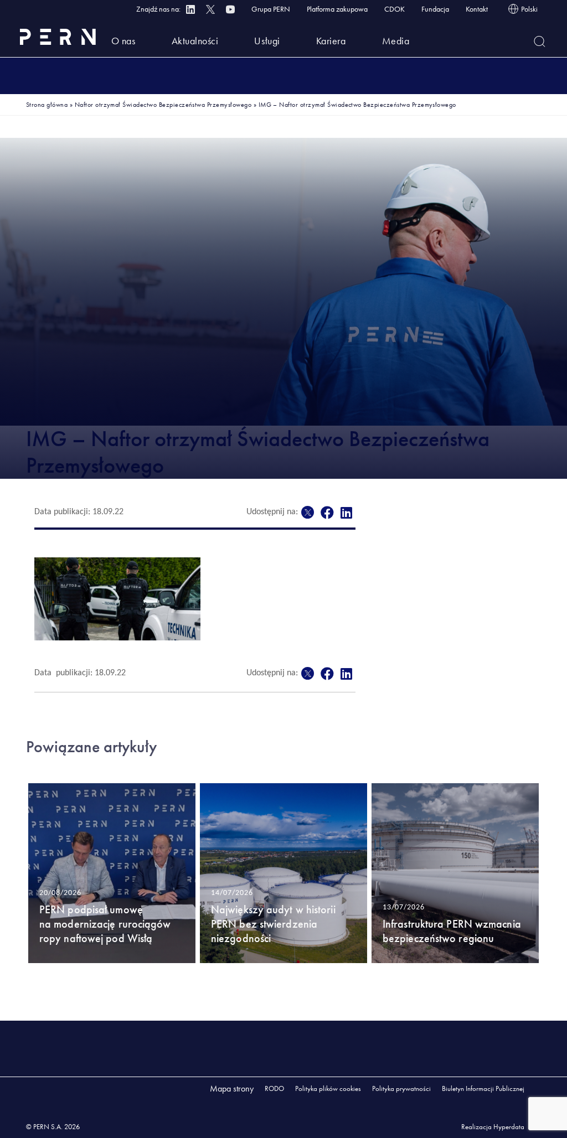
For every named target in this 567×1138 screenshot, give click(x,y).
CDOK (394, 9)
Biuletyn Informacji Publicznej (483, 1088)
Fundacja (435, 9)
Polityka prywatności (401, 1088)
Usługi (267, 40)
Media (396, 40)
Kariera (331, 40)
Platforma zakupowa (337, 9)
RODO (274, 1088)
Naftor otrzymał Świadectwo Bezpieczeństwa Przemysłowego (163, 104)
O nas (123, 40)
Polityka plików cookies (328, 1088)
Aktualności (195, 40)
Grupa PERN (270, 9)
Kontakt (477, 9)
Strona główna (47, 104)
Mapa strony (232, 1088)
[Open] (539, 41)
